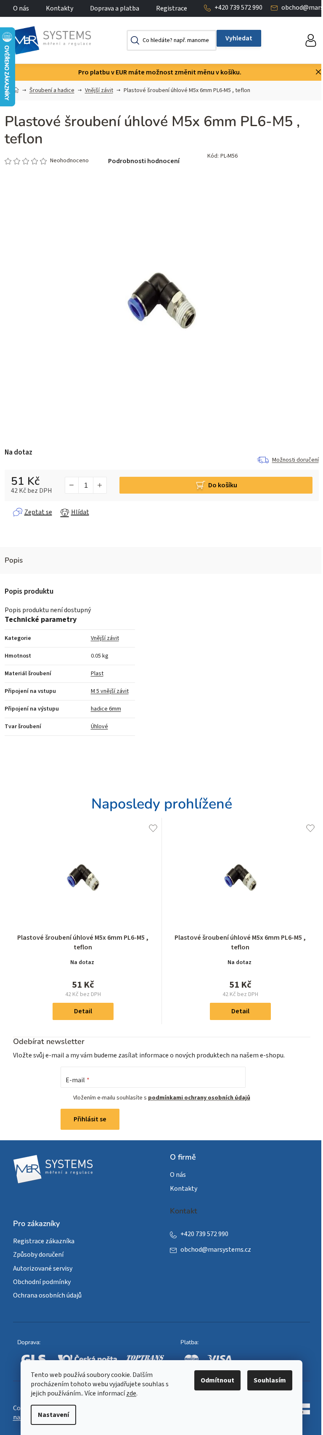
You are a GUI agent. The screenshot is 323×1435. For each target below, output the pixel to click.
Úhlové (99, 726)
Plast (97, 673)
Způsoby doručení (38, 1254)
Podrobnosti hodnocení (144, 161)
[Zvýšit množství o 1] (99, 485)
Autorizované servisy (42, 1268)
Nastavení (53, 1414)
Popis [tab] (14, 560)
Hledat (239, 38)
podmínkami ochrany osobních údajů (199, 1098)
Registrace (171, 8)
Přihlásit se (90, 1119)
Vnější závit (105, 638)
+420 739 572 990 (238, 7)
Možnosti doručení (295, 460)
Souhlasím (270, 1380)
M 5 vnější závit (110, 691)
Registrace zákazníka (43, 1241)
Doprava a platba (114, 8)
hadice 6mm (106, 709)
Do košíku (222, 485)
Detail (83, 1011)
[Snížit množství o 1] (72, 485)
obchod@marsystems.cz (215, 1249)
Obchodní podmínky (42, 1282)
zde (131, 1393)
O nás (21, 8)
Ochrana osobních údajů (47, 1295)
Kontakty (59, 8)
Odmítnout (217, 1380)
